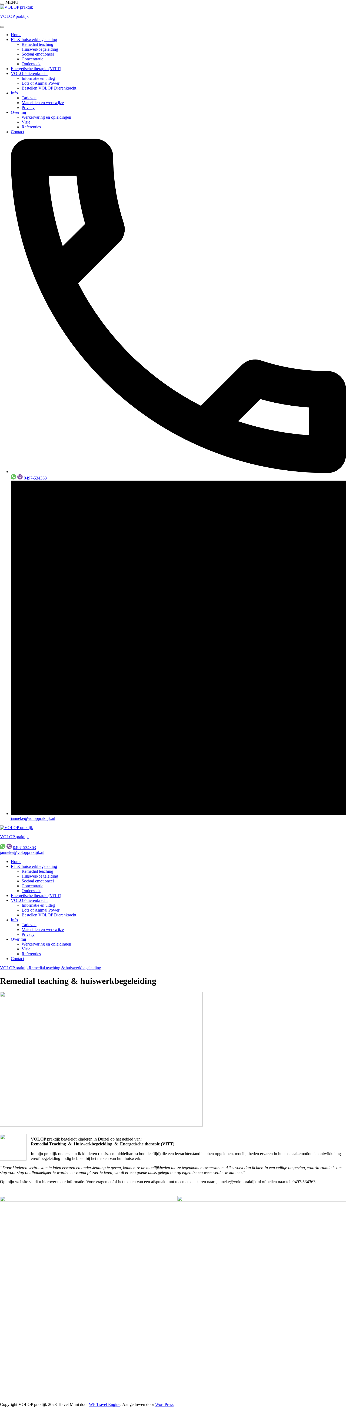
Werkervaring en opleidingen (46, 117)
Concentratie (32, 59)
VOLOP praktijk (14, 16)
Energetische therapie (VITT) (36, 68)
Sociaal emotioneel (38, 54)
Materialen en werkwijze (43, 102)
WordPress (164, 1404)
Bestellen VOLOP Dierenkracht (49, 88)
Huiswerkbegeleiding (40, 49)
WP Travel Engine (104, 1404)
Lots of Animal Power (40, 83)
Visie (26, 122)
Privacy (28, 107)
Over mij (18, 112)
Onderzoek (31, 63)
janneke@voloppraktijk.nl (33, 818)
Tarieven (29, 97)
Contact (17, 131)
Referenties (31, 127)
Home (16, 34)
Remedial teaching (37, 44)
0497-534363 (35, 478)
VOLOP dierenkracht (29, 73)
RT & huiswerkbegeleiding (34, 39)
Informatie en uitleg (38, 78)
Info (14, 93)
